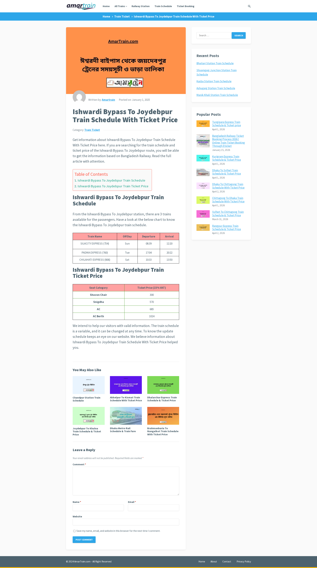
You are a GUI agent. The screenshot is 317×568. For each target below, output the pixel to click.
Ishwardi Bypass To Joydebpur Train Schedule (111, 180)
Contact (226, 561)
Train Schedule (163, 6)
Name (77, 502)
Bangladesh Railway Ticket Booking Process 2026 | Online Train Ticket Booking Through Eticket (228, 141)
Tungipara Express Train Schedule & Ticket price (226, 123)
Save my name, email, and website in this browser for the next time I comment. (118, 530)
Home (106, 6)
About (214, 561)
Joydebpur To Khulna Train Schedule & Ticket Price (87, 431)
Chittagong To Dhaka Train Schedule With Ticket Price (228, 199)
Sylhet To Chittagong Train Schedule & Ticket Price (228, 213)
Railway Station (141, 6)
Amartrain (108, 100)
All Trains (120, 6)
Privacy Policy (244, 561)
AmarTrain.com (82, 561)
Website (77, 516)
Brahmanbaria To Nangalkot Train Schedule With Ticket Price (162, 431)
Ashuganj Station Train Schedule (215, 88)
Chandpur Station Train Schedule (86, 399)
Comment (79, 464)
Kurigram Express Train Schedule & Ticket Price (226, 158)
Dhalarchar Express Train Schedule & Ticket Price (162, 399)
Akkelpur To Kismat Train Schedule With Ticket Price (126, 399)
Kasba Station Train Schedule (213, 81)
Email (132, 502)
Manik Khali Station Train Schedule (217, 95)
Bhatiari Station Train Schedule (215, 63)
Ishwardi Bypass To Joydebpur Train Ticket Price (113, 186)
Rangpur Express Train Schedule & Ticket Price (226, 227)
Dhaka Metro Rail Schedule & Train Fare (123, 430)
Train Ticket (122, 16)
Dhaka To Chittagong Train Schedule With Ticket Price (228, 185)
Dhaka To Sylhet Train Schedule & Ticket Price (226, 172)
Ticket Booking (185, 6)
